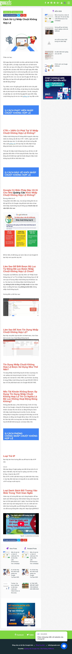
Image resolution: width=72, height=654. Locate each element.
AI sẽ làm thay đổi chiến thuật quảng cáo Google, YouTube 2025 (15, 573)
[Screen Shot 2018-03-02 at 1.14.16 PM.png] (21, 42)
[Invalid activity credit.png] (21, 347)
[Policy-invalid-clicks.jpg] (21, 230)
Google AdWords (17, 12)
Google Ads (7, 12)
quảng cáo (26, 96)
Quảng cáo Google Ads (31, 648)
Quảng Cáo (19, 192)
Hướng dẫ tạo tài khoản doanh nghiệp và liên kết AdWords (61, 29)
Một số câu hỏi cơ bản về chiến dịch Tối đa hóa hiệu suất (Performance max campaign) (15, 558)
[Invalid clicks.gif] (21, 307)
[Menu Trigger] (68, 2)
